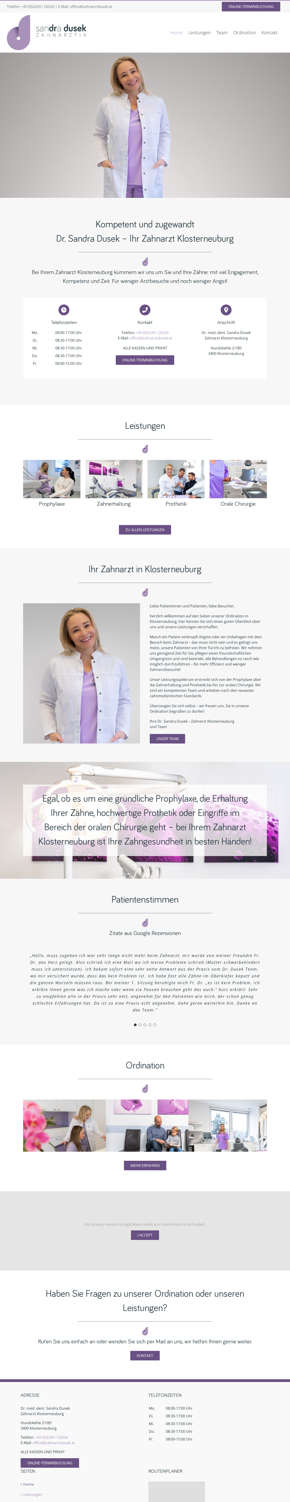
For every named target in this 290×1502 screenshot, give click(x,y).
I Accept (145, 1235)
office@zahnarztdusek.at (91, 6)
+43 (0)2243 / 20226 (37, 6)
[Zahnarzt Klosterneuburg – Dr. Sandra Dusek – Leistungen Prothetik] (176, 461)
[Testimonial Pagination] (135, 1024)
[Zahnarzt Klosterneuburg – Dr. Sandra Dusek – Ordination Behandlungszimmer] (114, 461)
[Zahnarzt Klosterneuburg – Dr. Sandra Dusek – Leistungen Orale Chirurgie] (238, 461)
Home (28, 1484)
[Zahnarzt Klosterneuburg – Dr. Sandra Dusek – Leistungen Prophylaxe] (51, 461)
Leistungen (32, 1494)
